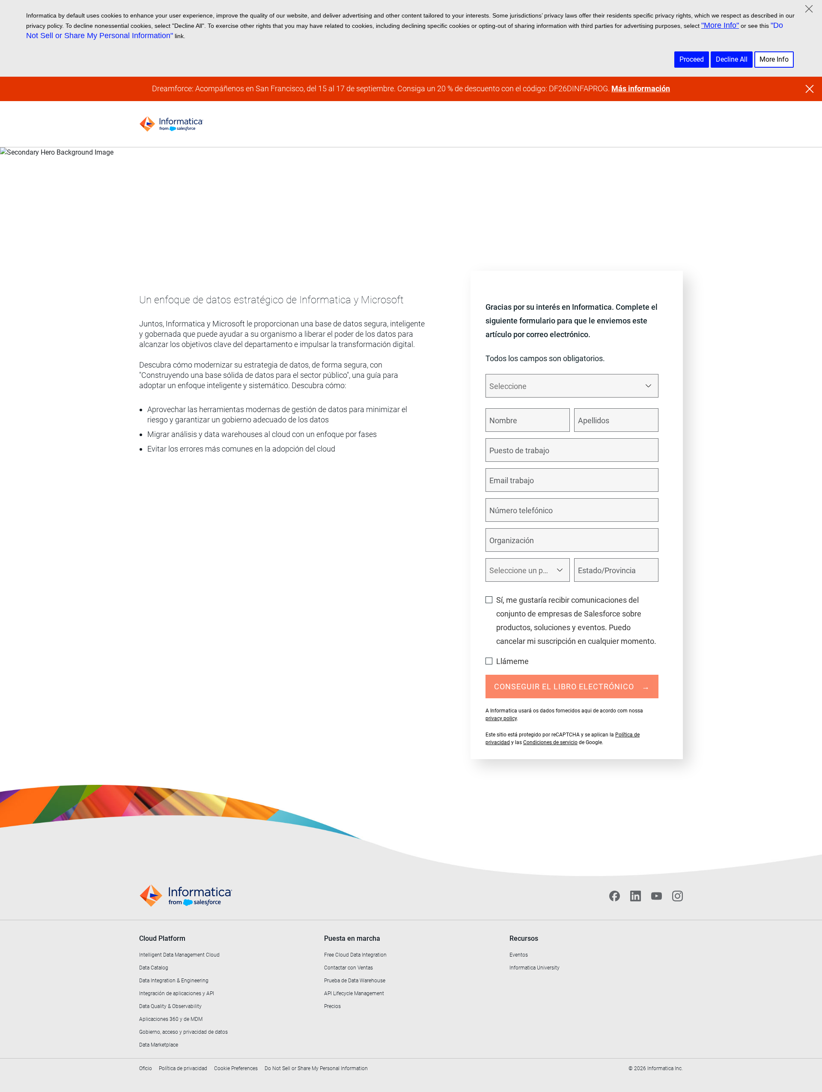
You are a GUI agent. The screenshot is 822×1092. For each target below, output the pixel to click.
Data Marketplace (158, 1045)
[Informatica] (171, 124)
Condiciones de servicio (550, 742)
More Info (774, 59)
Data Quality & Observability (170, 1006)
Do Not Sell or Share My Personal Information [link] (316, 1068)
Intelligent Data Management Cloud (179, 955)
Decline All (732, 59)
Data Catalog (153, 968)
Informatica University (534, 968)
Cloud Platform (162, 938)
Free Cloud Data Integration (355, 955)
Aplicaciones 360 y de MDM (171, 1019)
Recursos (523, 938)
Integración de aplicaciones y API (176, 993)
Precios (332, 1006)
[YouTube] (656, 895)
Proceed (691, 59)
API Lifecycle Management (354, 993)
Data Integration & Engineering (173, 981)
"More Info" (720, 25)
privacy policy (501, 718)
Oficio (145, 1068)
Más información (640, 88)
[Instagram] (677, 895)
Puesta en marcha (352, 938)
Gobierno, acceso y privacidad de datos (183, 1032)
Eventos (518, 955)
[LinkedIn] (635, 895)
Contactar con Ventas (348, 968)
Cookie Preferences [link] (236, 1068)
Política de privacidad (183, 1068)
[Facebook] (614, 895)
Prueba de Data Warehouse (354, 981)
